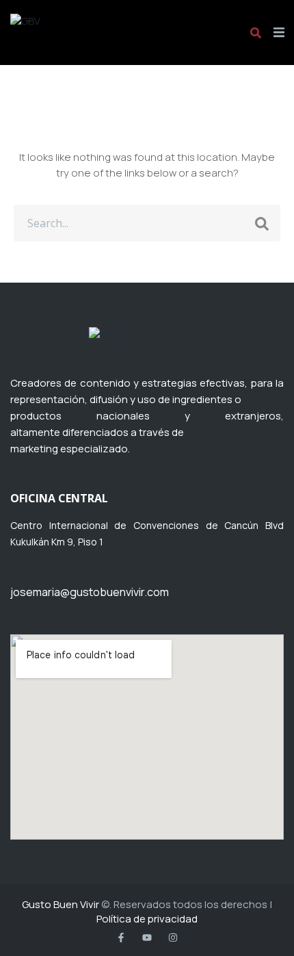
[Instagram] (173, 937)
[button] (279, 32)
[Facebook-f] (121, 937)
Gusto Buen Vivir (60, 904)
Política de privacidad (147, 919)
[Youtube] (147, 937)
